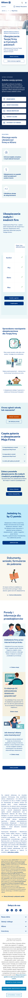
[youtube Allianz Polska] (16, 910)
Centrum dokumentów (20, 815)
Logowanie (3, 6)
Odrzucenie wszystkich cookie (14, 988)
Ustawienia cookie (14, 995)
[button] (22, 3)
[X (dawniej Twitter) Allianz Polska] (20, 910)
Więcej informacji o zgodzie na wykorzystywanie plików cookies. (15, 976)
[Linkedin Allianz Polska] (12, 910)
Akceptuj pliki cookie (14, 982)
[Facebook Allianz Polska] (7, 910)
